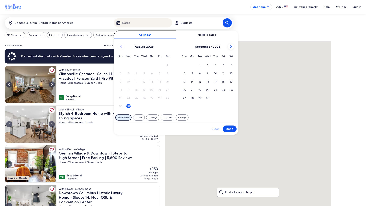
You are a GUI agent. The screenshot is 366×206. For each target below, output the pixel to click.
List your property (306, 7)
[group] (82, 123)
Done (230, 129)
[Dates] (143, 22)
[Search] (227, 22)
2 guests (186, 23)
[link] (52, 70)
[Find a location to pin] (248, 192)
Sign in (357, 7)
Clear (215, 129)
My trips (341, 7)
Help (327, 7)
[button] (167, 65)
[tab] (145, 35)
